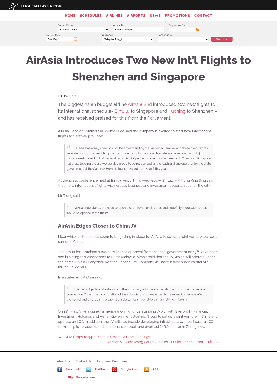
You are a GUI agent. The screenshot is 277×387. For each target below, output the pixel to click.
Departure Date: (178, 27)
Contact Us (83, 361)
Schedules (91, 16)
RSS (155, 369)
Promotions (177, 16)
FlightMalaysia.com (81, 377)
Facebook (72, 369)
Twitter (100, 369)
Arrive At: (118, 25)
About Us (63, 361)
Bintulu (122, 111)
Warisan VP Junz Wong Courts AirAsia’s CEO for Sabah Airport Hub (159, 342)
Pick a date (197, 29)
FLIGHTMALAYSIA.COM (41, 6)
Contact (203, 16)
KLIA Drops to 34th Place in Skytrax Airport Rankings (107, 337)
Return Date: (54, 37)
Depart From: (65, 25)
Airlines (114, 16)
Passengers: (165, 34)
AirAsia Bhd (140, 104)
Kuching (177, 111)
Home (70, 16)
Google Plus (129, 369)
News (155, 16)
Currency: (108, 34)
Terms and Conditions (112, 361)
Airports (136, 16)
